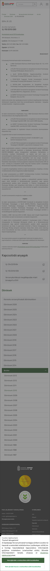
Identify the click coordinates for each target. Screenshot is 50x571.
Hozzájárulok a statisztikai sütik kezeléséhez (23, 560)
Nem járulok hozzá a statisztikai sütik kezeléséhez (23, 566)
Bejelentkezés (41, 4)
